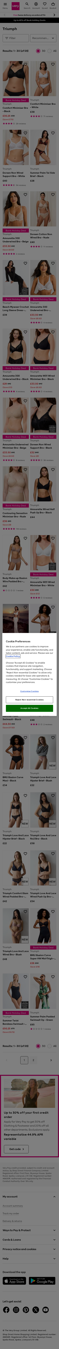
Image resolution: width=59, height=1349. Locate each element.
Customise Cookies (29, 691)
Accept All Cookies (29, 708)
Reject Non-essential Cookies (29, 699)
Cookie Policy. (13, 656)
